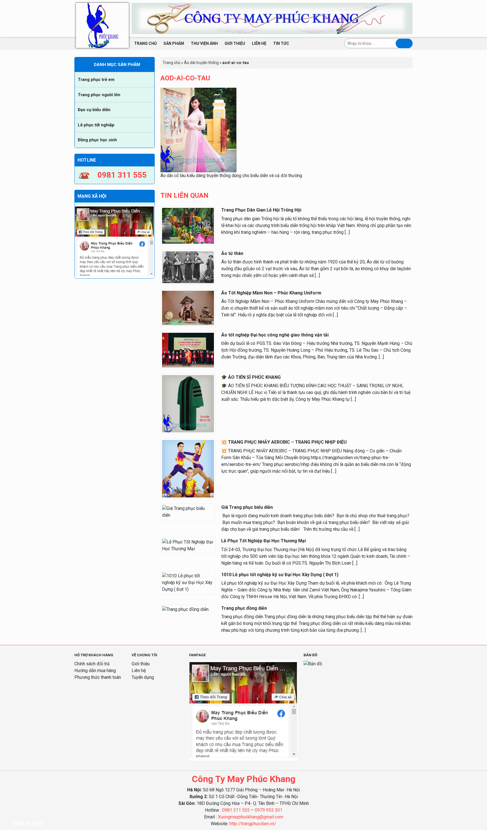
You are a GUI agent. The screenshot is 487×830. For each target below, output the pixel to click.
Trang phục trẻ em (96, 79)
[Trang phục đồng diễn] (185, 609)
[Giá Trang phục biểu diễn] (188, 511)
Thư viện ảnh (204, 43)
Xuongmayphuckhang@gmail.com (250, 817)
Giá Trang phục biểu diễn (247, 507)
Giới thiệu (235, 43)
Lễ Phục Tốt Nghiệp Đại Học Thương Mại (263, 540)
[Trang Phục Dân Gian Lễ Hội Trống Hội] (188, 225)
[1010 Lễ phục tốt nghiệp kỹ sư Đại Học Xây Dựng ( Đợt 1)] (188, 582)
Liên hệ (259, 43)
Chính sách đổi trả (92, 663)
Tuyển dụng (143, 677)
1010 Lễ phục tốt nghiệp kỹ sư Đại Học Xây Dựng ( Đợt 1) (279, 574)
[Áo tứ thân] (188, 266)
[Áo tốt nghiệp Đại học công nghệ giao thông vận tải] (188, 350)
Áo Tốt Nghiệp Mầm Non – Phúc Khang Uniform (271, 293)
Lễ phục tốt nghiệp (96, 124)
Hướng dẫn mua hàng (95, 670)
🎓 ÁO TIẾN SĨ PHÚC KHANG (251, 377)
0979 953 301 (268, 810)
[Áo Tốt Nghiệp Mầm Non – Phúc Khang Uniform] (188, 307)
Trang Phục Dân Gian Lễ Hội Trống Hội (261, 210)
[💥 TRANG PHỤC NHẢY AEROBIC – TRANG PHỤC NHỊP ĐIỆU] (188, 468)
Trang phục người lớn (99, 94)
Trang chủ (145, 43)
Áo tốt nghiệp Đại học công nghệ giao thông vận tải (275, 335)
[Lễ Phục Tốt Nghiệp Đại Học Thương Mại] (188, 545)
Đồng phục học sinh (97, 139)
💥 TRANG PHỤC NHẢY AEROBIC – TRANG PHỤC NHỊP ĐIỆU (284, 442)
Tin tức (281, 43)
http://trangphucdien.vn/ (252, 823)
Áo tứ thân (232, 253)
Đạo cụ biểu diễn (94, 109)
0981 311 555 (236, 810)
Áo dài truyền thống (201, 62)
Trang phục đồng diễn (244, 608)
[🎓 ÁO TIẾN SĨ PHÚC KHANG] (188, 403)
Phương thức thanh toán (97, 677)
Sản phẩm (173, 43)
